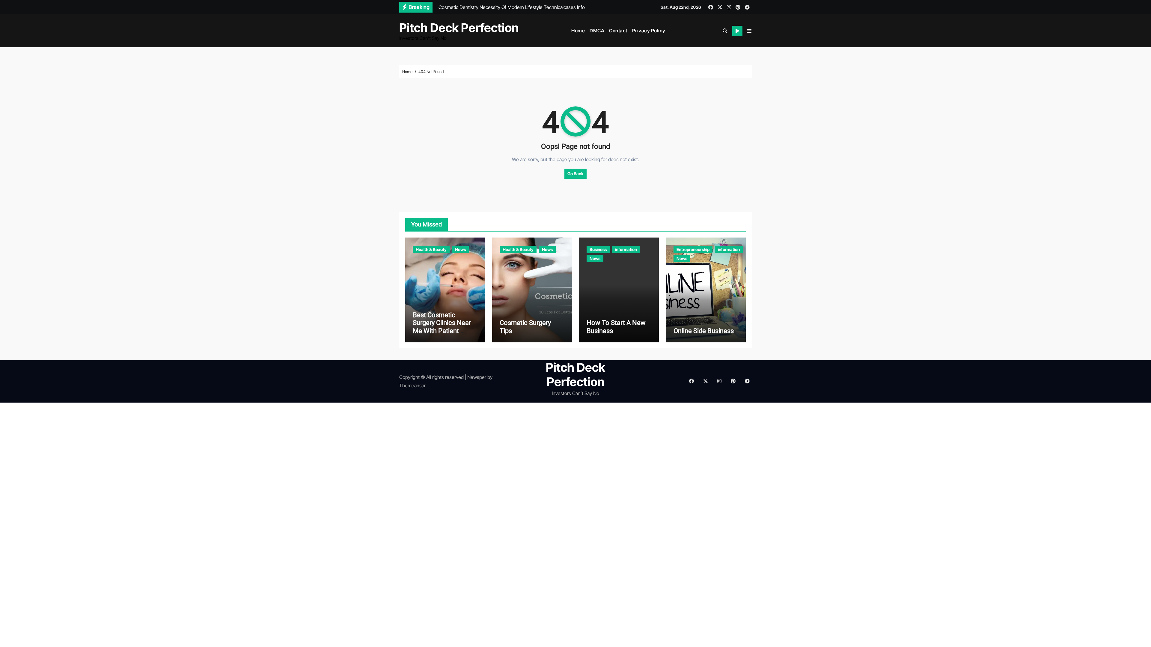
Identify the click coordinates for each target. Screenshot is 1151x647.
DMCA (597, 31)
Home (578, 31)
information (626, 249)
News (460, 249)
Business (598, 249)
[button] (749, 31)
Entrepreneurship (693, 249)
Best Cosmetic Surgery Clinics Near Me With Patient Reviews (442, 326)
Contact (618, 31)
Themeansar (412, 385)
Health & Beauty (431, 249)
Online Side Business (704, 331)
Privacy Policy (648, 31)
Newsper (476, 377)
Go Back (575, 173)
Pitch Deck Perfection (459, 27)
